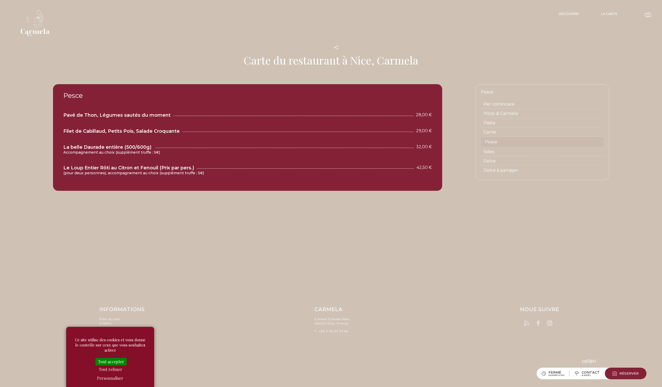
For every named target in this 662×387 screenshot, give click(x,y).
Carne (490, 132)
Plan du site (109, 319)
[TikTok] (558, 322)
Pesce (491, 141)
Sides (489, 151)
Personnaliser (110, 378)
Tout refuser (110, 369)
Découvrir (569, 14)
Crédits (105, 323)
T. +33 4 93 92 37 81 (331, 331)
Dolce (490, 161)
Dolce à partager (501, 170)
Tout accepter (111, 361)
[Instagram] (550, 323)
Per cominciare (499, 104)
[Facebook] (538, 323)
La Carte (609, 14)
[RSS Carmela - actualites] (526, 323)
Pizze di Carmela (501, 113)
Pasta (489, 122)
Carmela (36, 23)
